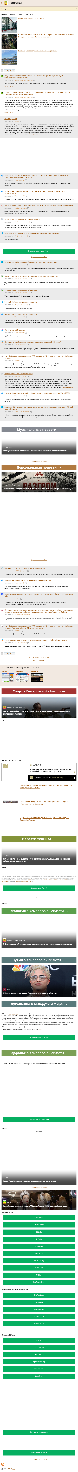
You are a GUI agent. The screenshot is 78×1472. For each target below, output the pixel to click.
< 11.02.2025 (34, 657)
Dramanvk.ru (34, 671)
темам (65, 879)
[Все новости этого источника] (34, 80)
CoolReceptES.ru (39, 1282)
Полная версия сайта (39, 1459)
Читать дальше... (9, 86)
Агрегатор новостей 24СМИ (39, 257)
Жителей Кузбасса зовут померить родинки (20, 302)
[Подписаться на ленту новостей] (2, 1464)
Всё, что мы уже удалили (39, 1432)
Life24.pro (39, 1302)
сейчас (45, 879)
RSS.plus (39, 1232)
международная (13, 1014)
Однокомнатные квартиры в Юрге (31, 18)
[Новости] (22, 677)
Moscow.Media (39, 1369)
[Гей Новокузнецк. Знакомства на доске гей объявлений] (8, 677)
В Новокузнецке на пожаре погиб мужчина (20, 290)
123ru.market (39, 1347)
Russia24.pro (39, 1324)
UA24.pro (39, 1275)
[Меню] (75, 3)
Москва (26, 881)
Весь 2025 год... (39, 660)
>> (13, 70)
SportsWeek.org (39, 1362)
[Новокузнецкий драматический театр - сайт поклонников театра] (37, 677)
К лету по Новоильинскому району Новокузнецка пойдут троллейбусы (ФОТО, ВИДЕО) (37, 393)
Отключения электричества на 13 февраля (20, 314)
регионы (18, 881)
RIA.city (39, 1239)
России (50, 879)
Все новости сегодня (39, 1453)
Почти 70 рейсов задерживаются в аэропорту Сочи (37, 51)
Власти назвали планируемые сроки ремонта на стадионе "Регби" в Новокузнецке (35, 640)
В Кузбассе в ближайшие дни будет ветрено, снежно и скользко (28, 580)
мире (61, 879)
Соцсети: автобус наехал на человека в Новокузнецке (24, 568)
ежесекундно (5, 881)
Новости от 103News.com (39, 1119)
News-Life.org (39, 1261)
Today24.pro (39, 1354)
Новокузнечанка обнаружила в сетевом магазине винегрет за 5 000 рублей (32, 342)
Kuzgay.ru (4, 671)
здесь (29, 879)
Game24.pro (39, 1217)
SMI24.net (39, 1246)
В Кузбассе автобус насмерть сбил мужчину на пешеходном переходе (30, 262)
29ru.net (39, 1340)
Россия (30, 881)
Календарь (5, 9)
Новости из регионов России (39, 251)
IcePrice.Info (39, 1268)
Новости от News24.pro (39, 1038)
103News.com (39, 1225)
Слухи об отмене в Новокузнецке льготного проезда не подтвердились (31, 276)
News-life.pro (39, 1309)
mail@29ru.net (13, 1469)
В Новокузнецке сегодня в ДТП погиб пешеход (22, 219)
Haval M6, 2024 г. (10, 119)
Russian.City (39, 1316)
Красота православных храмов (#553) (18, 374)
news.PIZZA (39, 1253)
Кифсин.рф (19, 671)
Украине (56, 879)
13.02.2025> (44, 657)
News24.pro (39, 1376)
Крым (22, 881)
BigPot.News (39, 1295)
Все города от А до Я (39, 888)
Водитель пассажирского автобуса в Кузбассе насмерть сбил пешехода (31, 233)
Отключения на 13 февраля (14, 330)
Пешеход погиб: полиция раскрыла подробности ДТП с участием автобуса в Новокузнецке (38, 205)
